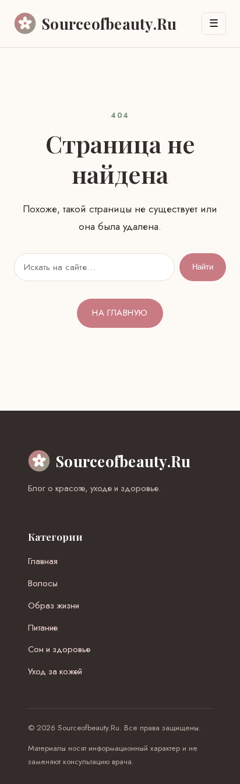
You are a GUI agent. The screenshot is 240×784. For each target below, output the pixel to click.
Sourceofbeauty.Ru (123, 461)
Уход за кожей (55, 671)
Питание (43, 627)
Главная (43, 561)
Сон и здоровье (59, 649)
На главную (119, 312)
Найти (202, 266)
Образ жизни (53, 605)
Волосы (43, 583)
